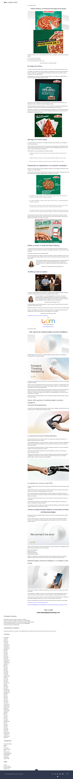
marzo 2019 (6, 700)
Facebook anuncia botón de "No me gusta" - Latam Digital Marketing (16, 631)
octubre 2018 (6, 705)
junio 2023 (5, 652)
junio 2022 (5, 666)
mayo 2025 (6, 638)
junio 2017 (5, 714)
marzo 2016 (6, 728)
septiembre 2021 (7, 676)
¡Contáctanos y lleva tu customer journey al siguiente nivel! (38, 315)
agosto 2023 (6, 649)
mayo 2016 (6, 725)
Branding (5, 745)
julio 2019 (5, 694)
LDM (5, 750)
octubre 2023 (6, 646)
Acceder (5, 764)
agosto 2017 (6, 712)
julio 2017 (5, 713)
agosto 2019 (6, 693)
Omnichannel (6, 755)
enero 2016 (6, 730)
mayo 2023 (6, 653)
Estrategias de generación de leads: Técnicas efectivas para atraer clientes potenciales (19, 622)
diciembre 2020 (6, 682)
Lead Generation (7, 751)
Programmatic (6, 757)
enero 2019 (6, 702)
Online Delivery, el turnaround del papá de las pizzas (48, 8)
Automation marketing (8, 743)
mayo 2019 (6, 697)
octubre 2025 (6, 637)
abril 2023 (5, 654)
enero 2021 (6, 681)
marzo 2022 (6, 670)
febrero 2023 (6, 657)
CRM (5, 746)
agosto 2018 (6, 708)
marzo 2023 (6, 656)
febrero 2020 (6, 686)
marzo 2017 (6, 718)
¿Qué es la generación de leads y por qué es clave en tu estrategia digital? (17, 623)
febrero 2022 (6, 672)
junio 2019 (5, 696)
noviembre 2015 (7, 733)
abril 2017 (5, 717)
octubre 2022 (6, 661)
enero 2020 (6, 688)
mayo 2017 (6, 716)
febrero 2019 (6, 701)
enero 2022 (6, 673)
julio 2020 (5, 684)
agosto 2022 (6, 664)
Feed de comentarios (7, 767)
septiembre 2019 (7, 692)
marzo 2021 (6, 678)
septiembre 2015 (7, 736)
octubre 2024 (6, 644)
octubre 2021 (6, 674)
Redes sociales (6, 758)
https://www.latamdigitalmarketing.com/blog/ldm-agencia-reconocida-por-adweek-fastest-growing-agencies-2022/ (47, 604)
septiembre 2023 (7, 648)
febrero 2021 (6, 680)
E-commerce (6, 747)
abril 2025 (5, 640)
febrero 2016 (6, 729)
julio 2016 (5, 722)
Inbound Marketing (7, 749)
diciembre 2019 (6, 689)
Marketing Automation (7, 753)
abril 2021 (5, 677)
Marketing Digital (7, 754)
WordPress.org (6, 768)
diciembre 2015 (6, 732)
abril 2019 (5, 698)
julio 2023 (5, 650)
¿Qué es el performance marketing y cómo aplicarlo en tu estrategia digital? (17, 620)
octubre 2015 (6, 734)
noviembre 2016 (7, 721)
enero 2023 (6, 658)
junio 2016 (5, 724)
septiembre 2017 (7, 710)
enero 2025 (6, 642)
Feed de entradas (7, 766)
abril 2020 (5, 685)
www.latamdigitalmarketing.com (48, 326)
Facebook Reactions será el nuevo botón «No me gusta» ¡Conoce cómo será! (42, 631)
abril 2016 (5, 726)
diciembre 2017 (6, 709)
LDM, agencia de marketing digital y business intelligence (48, 332)
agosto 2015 (6, 737)
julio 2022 (5, 665)
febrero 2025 (6, 641)
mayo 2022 (6, 668)
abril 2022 (5, 669)
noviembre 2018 (7, 704)
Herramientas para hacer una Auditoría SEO (11, 624)
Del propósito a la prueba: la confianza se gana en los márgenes (15, 619)
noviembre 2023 (7, 645)
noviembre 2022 (7, 660)
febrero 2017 (6, 720)
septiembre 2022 (7, 662)
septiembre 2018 (7, 706)
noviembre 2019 (7, 690)
